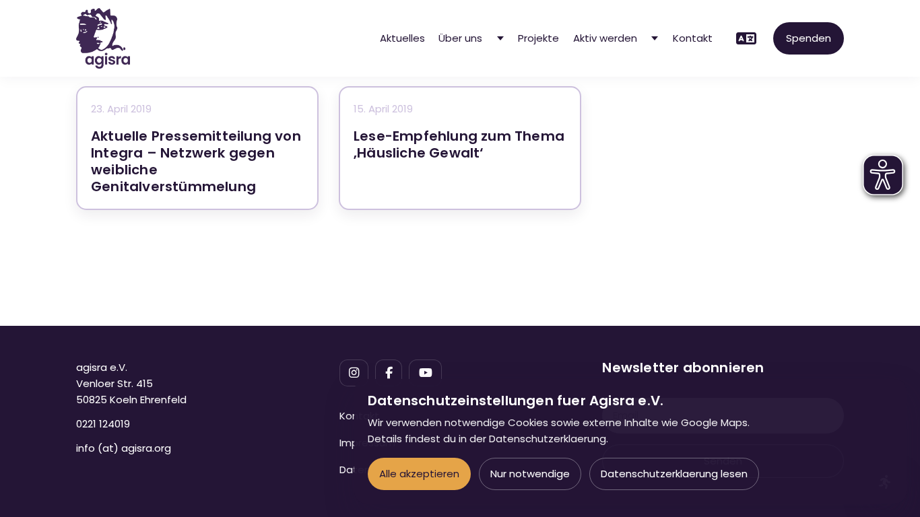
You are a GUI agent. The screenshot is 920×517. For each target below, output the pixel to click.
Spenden (808, 38)
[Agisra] (103, 38)
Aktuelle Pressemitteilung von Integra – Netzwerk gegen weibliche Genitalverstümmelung (196, 161)
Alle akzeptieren (419, 474)
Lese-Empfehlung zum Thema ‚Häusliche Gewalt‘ (459, 144)
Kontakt (693, 38)
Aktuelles (402, 38)
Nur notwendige (530, 474)
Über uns (460, 38)
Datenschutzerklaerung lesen (674, 474)
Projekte (538, 38)
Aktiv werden (605, 38)
